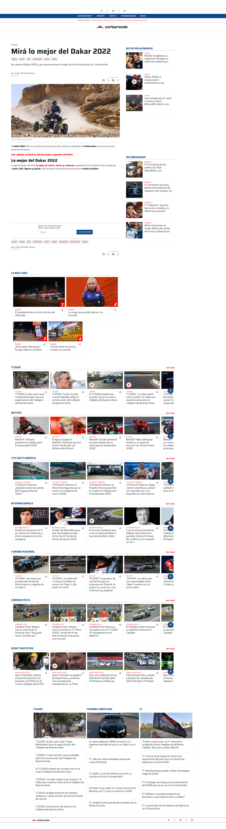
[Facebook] (101, 11)
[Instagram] (119, 11)
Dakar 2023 (75, 241)
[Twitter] (107, 11)
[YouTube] (113, 11)
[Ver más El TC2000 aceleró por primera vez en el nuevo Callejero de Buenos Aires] (105, 380)
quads (54, 59)
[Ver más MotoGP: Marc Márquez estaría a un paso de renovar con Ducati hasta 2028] (142, 425)
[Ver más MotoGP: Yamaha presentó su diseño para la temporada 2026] (31, 425)
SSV (28, 59)
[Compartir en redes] (62, 310)
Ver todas (170, 368)
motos (47, 59)
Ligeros (85, 241)
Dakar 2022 (37, 59)
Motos (14, 59)
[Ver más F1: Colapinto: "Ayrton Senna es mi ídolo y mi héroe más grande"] (134, 210)
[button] (85, 16)
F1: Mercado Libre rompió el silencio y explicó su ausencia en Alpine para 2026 (119, 20)
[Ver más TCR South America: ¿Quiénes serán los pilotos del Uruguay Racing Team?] (31, 471)
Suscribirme (84, 232)
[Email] (124, 11)
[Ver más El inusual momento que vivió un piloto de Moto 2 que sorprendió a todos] (105, 516)
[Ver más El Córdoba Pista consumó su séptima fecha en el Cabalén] (142, 613)
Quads (22, 59)
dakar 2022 (63, 241)
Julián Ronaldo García (25, 73)
